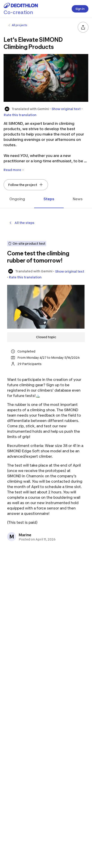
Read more (12, 170)
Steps (49, 199)
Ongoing (17, 199)
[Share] (83, 27)
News (78, 199)
